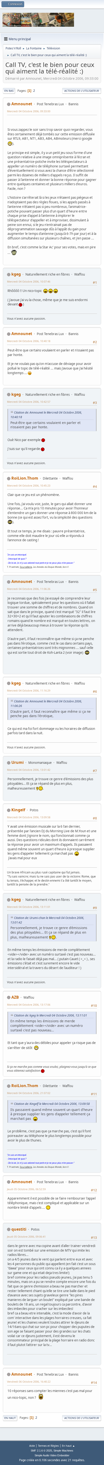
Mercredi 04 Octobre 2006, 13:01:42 (28, 770)
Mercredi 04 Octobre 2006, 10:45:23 (28, 485)
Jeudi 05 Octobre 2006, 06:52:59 (26, 1189)
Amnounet (21, 103)
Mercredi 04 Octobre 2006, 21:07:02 (28, 1093)
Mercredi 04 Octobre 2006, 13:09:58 (28, 817)
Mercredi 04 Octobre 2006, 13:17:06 (28, 1004)
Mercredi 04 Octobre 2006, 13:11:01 (28, 907)
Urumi (17, 762)
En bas (9, 90)
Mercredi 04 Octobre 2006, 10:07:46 (28, 281)
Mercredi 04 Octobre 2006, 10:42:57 (28, 401)
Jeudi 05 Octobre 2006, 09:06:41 (26, 1236)
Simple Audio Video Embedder (52, 1455)
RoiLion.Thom (24, 478)
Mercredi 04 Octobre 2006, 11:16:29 (28, 690)
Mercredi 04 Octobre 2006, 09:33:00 (28, 111)
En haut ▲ (68, 1445)
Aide (32, 1445)
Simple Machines (63, 1450)
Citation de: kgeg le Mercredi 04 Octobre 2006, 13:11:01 (50, 1015)
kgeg (16, 274)
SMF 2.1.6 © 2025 (41, 1450)
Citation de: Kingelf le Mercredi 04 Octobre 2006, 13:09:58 (52, 1104)
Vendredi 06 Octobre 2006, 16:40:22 (29, 1381)
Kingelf (18, 809)
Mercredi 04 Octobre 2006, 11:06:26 (28, 589)
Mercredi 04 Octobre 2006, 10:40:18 (28, 341)
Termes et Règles (48, 1445)
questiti (18, 1229)
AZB (15, 997)
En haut (10, 1418)
